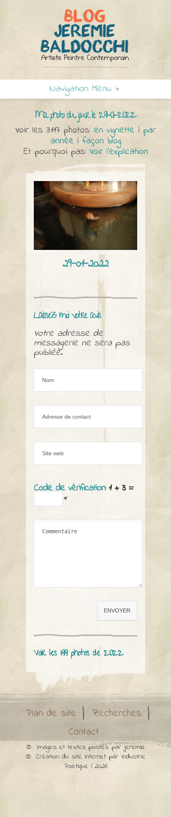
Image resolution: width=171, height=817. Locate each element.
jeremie (134, 747)
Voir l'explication (118, 151)
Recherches (117, 713)
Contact (83, 732)
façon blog (101, 141)
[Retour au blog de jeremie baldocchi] (85, 38)
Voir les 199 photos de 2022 (79, 654)
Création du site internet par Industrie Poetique (91, 762)
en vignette (114, 130)
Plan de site (51, 713)
